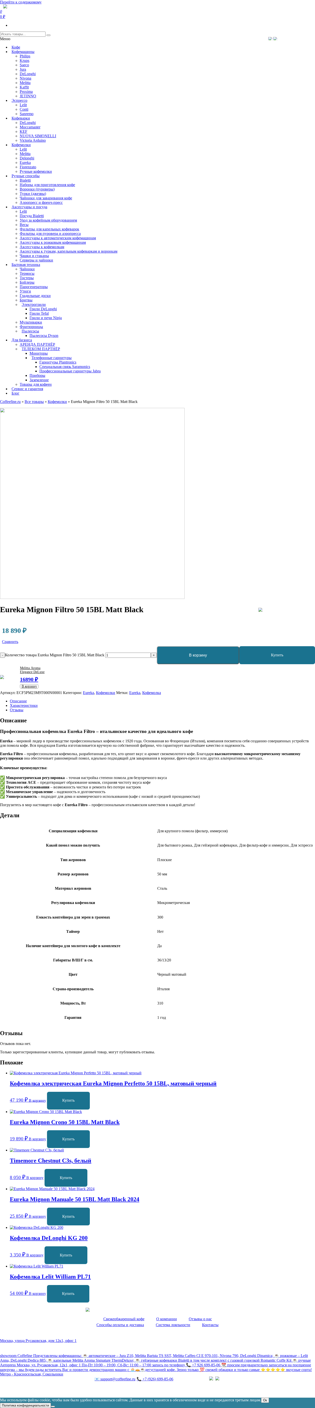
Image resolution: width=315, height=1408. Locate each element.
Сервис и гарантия (27, 389)
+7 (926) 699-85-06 (155, 1379)
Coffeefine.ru (10, 402)
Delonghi (27, 158)
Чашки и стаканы (34, 256)
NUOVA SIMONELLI (38, 136)
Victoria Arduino (33, 140)
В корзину (198, 655)
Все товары (34, 402)
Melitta (25, 83)
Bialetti (25, 180)
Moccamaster (30, 127)
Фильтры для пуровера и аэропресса (50, 233)
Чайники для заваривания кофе (46, 198)
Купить (277, 655)
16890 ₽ (29, 679)
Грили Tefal (39, 313)
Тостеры (27, 278)
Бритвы (26, 300)
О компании (166, 1319)
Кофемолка (151, 693)
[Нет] (53, 1406)
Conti (24, 109)
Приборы (37, 375)
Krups (24, 60)
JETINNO (28, 96)
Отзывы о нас (200, 1319)
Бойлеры (27, 282)
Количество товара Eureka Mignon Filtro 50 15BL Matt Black (54, 655)
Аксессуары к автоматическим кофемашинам (58, 238)
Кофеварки (21, 118)
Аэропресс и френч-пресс (41, 202)
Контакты (210, 1325)
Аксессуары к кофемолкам (42, 247)
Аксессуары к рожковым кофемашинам (53, 242)
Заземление (39, 380)
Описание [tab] (18, 701)
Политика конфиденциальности (27, 1389)
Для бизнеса (22, 340)
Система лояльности (173, 1325)
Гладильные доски (35, 296)
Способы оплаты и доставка (120, 1325)
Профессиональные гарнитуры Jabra (70, 371)
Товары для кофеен (36, 384)
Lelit (23, 105)
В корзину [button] (37, 1100)
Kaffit (24, 87)
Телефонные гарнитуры (52, 358)
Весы (24, 225)
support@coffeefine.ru (114, 1379)
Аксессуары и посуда (29, 207)
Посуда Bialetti (32, 216)
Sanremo (26, 114)
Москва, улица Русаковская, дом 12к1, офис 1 (38, 1340)
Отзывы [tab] (16, 710)
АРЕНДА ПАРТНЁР (37, 344)
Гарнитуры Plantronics (57, 362)
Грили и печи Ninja (46, 318)
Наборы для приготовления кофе (47, 185)
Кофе (16, 47)
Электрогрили (34, 304)
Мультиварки (31, 322)
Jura (23, 69)
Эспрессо (19, 100)
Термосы (27, 273)
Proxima (26, 91)
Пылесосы (30, 331)
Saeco (24, 65)
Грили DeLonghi (43, 309)
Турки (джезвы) (33, 193)
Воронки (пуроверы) (37, 189)
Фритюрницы (31, 327)
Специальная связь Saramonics (64, 367)
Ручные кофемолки (36, 171)
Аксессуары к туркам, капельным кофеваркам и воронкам (68, 251)
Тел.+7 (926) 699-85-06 (294, 38)
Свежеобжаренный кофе (123, 1319)
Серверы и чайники (36, 260)
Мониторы (39, 353)
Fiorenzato (28, 167)
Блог (15, 393)
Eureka (25, 162)
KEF (23, 131)
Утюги (25, 291)
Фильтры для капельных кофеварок (49, 229)
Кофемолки (21, 145)
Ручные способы (26, 176)
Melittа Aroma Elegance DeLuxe (32, 670)
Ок (265, 1400)
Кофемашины (23, 52)
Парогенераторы (34, 287)
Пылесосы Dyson (44, 335)
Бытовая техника (26, 264)
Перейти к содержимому (21, 2)
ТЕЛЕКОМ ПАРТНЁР (41, 349)
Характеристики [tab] (24, 705)
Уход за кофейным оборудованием (48, 220)
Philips (25, 56)
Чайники (27, 269)
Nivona (25, 78)
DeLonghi (28, 74)
